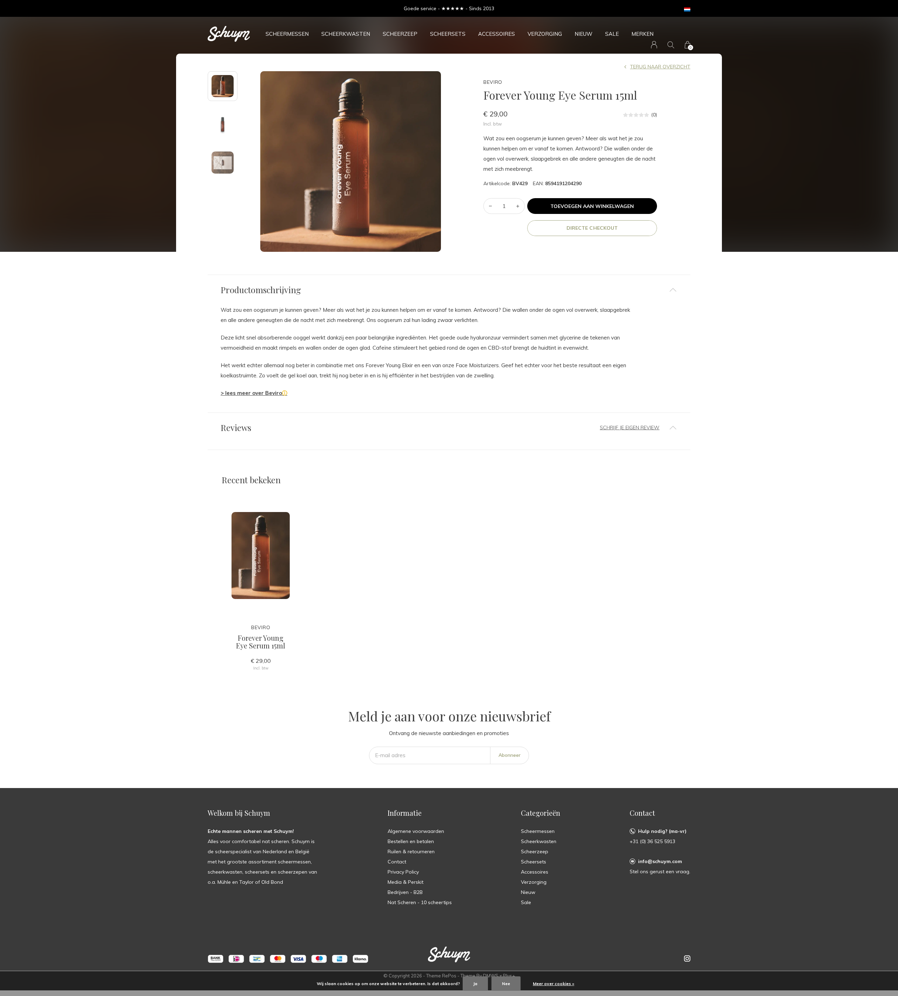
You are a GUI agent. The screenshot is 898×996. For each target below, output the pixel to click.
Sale (612, 34)
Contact (397, 862)
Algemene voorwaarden (416, 831)
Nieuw (583, 34)
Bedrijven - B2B (405, 892)
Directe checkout (592, 228)
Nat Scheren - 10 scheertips (420, 902)
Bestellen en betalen (411, 841)
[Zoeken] (671, 44)
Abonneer (509, 755)
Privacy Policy (403, 872)
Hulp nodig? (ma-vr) (662, 831)
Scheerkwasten (345, 34)
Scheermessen (287, 34)
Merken (642, 34)
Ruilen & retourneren (411, 851)
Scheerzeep (400, 34)
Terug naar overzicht (660, 66)
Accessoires (496, 34)
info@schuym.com (660, 861)
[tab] (449, 290)
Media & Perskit (405, 882)
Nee (506, 983)
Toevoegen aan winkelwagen (592, 206)
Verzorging (545, 34)
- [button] (490, 206)
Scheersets (447, 34)
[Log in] (654, 44)
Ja (475, 983)
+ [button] (518, 206)
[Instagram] (687, 958)
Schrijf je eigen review (629, 427)
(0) (654, 115)
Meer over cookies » (553, 983)
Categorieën (540, 812)
